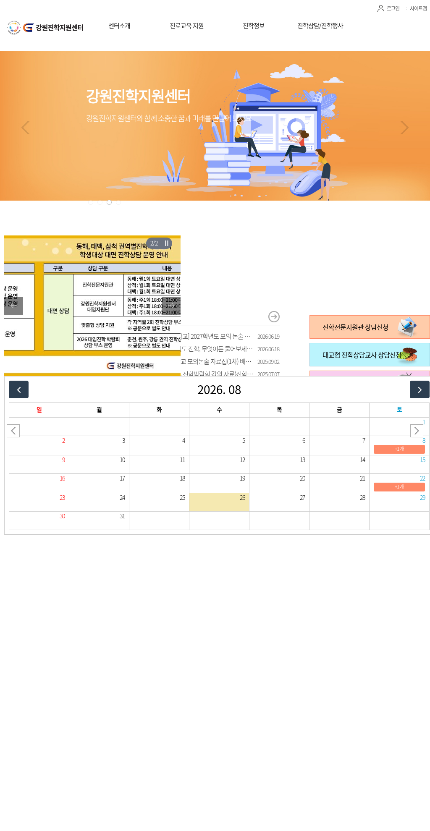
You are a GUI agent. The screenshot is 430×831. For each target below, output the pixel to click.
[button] (90, 202)
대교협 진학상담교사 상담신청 (361, 355)
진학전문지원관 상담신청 (355, 327)
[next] (420, 389)
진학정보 (254, 25)
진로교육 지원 (187, 25)
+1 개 (399, 448)
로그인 (393, 8)
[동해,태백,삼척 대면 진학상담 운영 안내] (92, 240)
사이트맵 (418, 8)
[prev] (19, 389)
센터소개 (119, 25)
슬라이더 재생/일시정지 (166, 243)
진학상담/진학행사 (320, 25)
